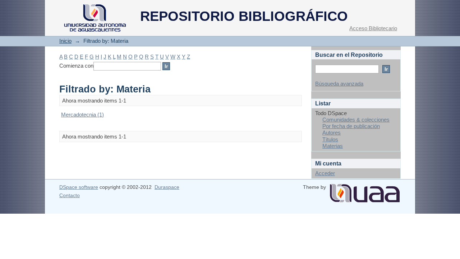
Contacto (69, 195)
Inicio (65, 41)
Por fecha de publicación (351, 126)
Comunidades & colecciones (356, 120)
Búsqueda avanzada (339, 84)
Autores (331, 133)
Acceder (325, 173)
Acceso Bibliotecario (373, 28)
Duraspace (167, 187)
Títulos (330, 139)
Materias (332, 146)
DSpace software (78, 187)
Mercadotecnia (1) (82, 115)
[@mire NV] (365, 190)
